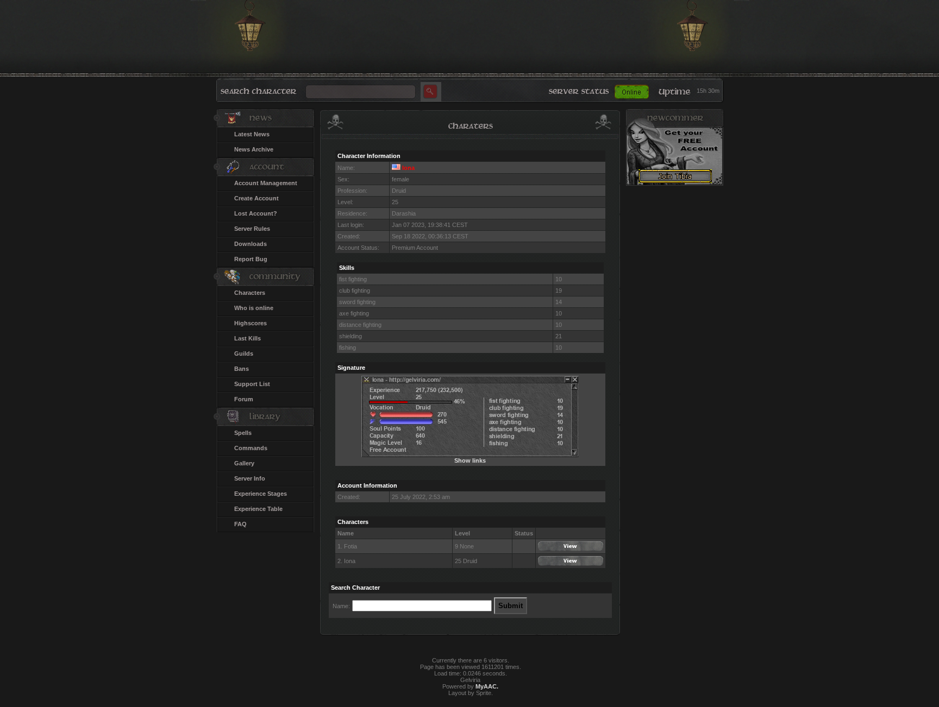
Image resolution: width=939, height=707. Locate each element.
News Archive (253, 149)
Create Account (256, 198)
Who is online (253, 308)
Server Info (249, 478)
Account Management (265, 183)
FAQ (240, 524)
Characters (249, 292)
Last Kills (247, 338)
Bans (241, 368)
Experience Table (258, 509)
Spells (243, 433)
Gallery (244, 463)
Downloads (250, 244)
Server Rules (252, 228)
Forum (243, 399)
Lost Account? (255, 213)
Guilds (243, 353)
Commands (250, 448)
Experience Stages (260, 493)
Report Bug (250, 259)
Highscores (250, 323)
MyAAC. (486, 686)
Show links (470, 460)
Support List (252, 384)
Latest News (252, 134)
